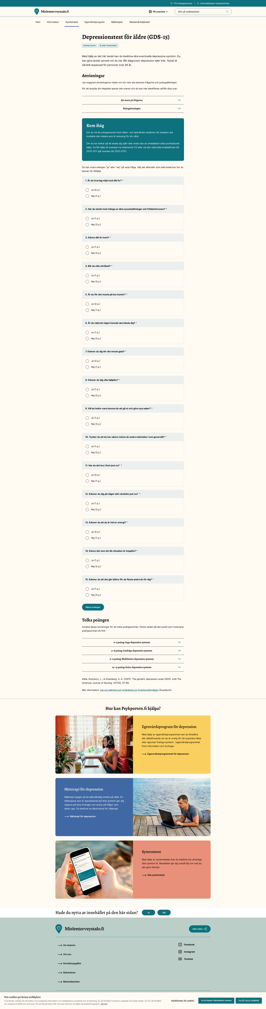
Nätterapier (117, 22)
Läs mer (104, 1004)
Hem (37, 22)
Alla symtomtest (156, 875)
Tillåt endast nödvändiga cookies (216, 1001)
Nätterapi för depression (83, 816)
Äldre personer (108, 45)
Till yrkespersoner (183, 3)
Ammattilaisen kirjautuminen (214, 3)
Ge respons (69, 945)
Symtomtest (72, 22)
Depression (89, 45)
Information (53, 22)
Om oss (67, 954)
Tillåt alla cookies (248, 1000)
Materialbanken (71, 981)
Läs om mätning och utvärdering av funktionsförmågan (129, 690)
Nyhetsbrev (69, 972)
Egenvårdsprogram (95, 22)
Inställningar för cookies (182, 1000)
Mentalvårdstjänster (140, 22)
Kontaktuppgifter (72, 963)
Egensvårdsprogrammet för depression (168, 753)
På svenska (157, 13)
